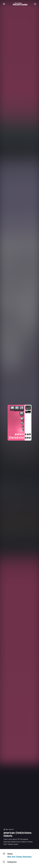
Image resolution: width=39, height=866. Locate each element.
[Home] (20, 4)
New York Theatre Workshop (19, 857)
